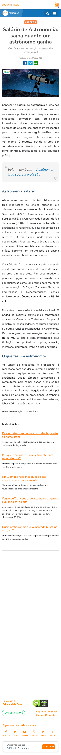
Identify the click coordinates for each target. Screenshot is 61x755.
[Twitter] (30, 63)
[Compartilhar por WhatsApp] (35, 63)
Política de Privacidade (18, 748)
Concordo (48, 746)
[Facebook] (25, 63)
